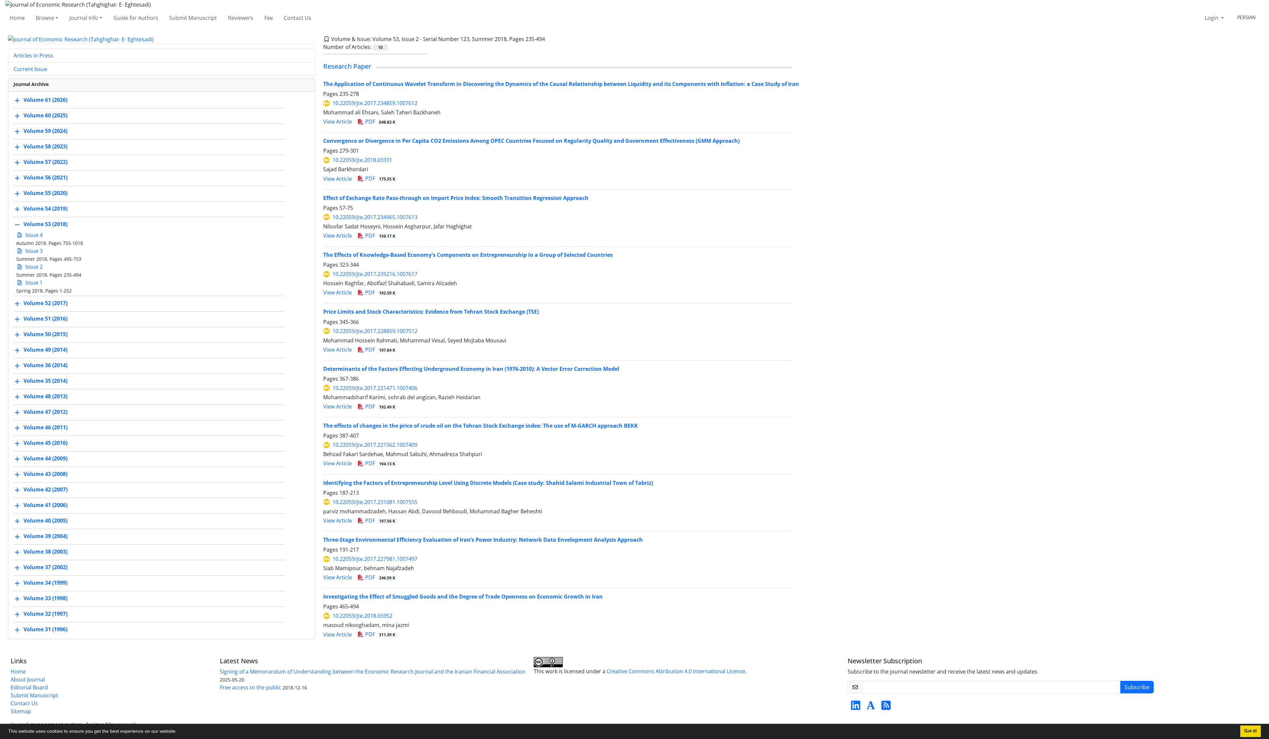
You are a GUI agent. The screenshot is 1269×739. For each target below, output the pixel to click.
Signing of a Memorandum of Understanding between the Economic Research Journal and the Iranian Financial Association (372, 671)
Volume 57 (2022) (45, 162)
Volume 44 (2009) (45, 458)
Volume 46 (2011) (45, 427)
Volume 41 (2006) (45, 505)
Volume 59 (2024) (45, 131)
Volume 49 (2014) (45, 350)
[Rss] (886, 707)
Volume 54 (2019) (45, 209)
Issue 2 (33, 266)
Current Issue (30, 69)
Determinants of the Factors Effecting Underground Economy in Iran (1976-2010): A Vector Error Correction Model (471, 368)
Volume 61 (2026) (45, 100)
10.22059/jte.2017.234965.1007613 (374, 217)
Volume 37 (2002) (45, 567)
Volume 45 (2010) (45, 443)
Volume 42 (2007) (45, 489)
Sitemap (21, 711)
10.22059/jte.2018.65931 (362, 160)
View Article (337, 121)
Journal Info (83, 17)
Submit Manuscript (193, 17)
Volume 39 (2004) (45, 536)
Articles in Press (33, 55)
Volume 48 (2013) (45, 396)
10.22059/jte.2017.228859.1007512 (374, 331)
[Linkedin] (856, 707)
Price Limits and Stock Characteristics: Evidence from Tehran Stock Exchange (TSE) (431, 311)
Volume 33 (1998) (45, 598)
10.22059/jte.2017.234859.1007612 (374, 103)
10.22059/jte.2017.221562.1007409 (374, 444)
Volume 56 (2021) (45, 177)
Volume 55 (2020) (45, 193)
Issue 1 (33, 282)
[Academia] (871, 707)
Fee (268, 17)
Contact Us (297, 17)
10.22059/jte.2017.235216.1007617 (374, 274)
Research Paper (347, 66)
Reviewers (240, 17)
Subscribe (1137, 687)
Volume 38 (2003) (45, 552)
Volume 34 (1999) (45, 583)
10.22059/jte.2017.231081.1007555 (374, 502)
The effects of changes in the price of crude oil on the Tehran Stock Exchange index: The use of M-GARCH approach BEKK (480, 425)
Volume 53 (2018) (45, 224)
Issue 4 (33, 235)
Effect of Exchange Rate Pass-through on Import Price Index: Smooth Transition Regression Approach (456, 198)
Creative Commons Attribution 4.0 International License (676, 671)
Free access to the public (250, 687)
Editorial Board (29, 687)
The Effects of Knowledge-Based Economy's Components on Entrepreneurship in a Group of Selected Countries (468, 254)
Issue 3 (33, 250)
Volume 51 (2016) (45, 319)
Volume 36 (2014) (45, 365)
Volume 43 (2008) (45, 474)
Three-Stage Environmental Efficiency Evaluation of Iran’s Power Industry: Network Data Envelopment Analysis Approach (483, 539)
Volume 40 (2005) (45, 521)
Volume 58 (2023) (45, 146)
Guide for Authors (135, 17)
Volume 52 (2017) (45, 303)
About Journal (28, 679)
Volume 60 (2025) (45, 115)
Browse (45, 17)
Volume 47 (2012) (45, 412)
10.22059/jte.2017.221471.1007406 (374, 388)
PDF (379, 121)
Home (17, 17)
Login (1212, 17)
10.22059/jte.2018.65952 (362, 615)
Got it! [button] (1250, 731)
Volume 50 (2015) (45, 334)
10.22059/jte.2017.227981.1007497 (374, 559)
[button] (179, 732)
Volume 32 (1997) (45, 614)
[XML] (550, 39)
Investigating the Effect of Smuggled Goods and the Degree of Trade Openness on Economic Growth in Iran (463, 596)
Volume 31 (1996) (45, 629)
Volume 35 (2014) (45, 381)
